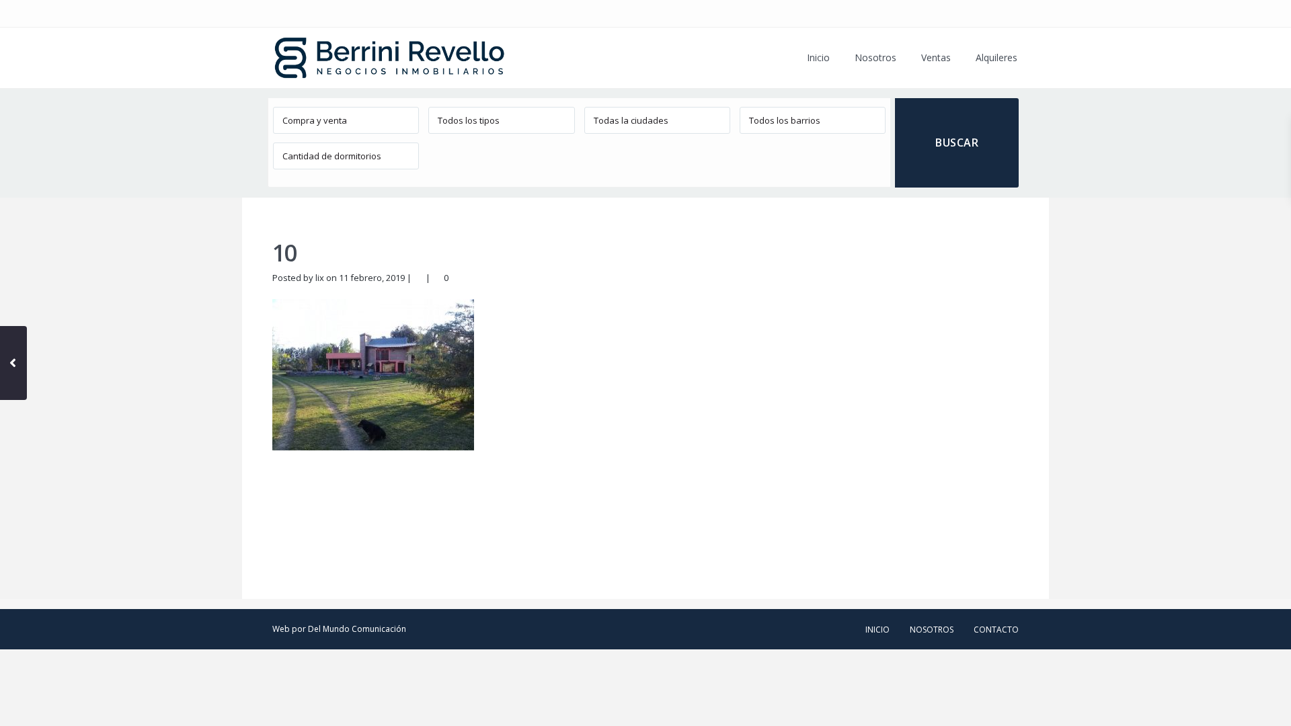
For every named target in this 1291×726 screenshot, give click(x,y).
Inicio (818, 57)
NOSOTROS (931, 629)
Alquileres (996, 57)
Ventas (936, 57)
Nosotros (875, 57)
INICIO (877, 629)
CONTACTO (996, 629)
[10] (373, 374)
